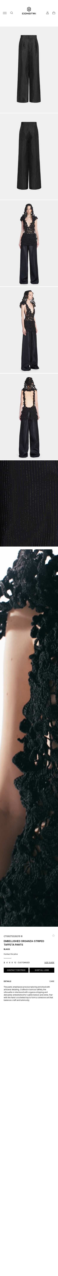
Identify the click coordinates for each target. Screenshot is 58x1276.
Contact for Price (16, 970)
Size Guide (49, 962)
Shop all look (42, 970)
